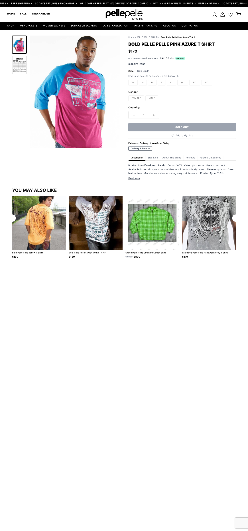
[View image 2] (19, 65)
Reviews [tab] (190, 157)
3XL (182, 82)
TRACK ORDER (41, 13)
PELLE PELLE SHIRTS (148, 37)
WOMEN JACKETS (54, 25)
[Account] (222, 14)
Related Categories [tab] (210, 157)
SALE (23, 13)
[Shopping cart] (238, 14)
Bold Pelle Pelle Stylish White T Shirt (87, 252)
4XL (194, 82)
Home (131, 37)
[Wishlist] (230, 14)
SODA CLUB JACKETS (84, 25)
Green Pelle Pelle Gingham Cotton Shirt (145, 252)
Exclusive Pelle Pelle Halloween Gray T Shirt (205, 252)
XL (171, 82)
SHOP (10, 25)
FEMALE (136, 98)
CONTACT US (190, 25)
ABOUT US (169, 25)
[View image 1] (19, 45)
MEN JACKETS (28, 25)
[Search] (214, 14)
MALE (152, 98)
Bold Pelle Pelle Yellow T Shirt (27, 252)
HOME (11, 13)
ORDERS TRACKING (145, 25)
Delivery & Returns (140, 148)
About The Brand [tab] (171, 157)
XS (133, 82)
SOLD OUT (182, 127)
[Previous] (12, 218)
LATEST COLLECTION (115, 25)
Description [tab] (137, 157)
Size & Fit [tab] (153, 157)
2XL (207, 82)
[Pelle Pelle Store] (124, 14)
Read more (134, 178)
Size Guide (143, 71)
